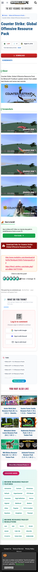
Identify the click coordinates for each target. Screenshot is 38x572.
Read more (20, 564)
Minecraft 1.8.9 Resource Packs (14, 374)
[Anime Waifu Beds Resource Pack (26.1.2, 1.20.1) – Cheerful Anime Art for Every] (10, 400)
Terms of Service (18, 549)
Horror (31, 498)
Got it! (9, 568)
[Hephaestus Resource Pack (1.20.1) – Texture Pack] (28, 422)
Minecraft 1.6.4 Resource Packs (14, 365)
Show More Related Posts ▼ (19, 465)
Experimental (18, 493)
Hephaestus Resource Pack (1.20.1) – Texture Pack (28, 433)
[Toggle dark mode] (7, 3)
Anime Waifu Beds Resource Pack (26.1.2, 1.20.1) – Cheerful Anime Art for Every (10, 411)
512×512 (7, 536)
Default (6, 493)
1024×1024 (18, 536)
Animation (7, 488)
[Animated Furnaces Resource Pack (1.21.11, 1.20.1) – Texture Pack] (28, 444)
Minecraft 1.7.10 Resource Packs (15, 370)
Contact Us (7, 549)
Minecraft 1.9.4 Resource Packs (14, 378)
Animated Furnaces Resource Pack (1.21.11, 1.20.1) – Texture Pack (28, 455)
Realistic (7, 513)
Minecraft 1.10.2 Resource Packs (15, 361)
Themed (30, 513)
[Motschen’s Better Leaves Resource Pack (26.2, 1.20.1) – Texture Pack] (10, 422)
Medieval (18, 503)
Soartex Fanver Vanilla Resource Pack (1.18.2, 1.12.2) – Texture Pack (28, 411)
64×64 (6, 531)
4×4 (5, 526)
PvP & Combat (28, 508)
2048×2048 (29, 536)
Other (6, 508)
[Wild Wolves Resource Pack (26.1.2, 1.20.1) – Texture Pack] (10, 444)
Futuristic (7, 498)
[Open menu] (2, 2)
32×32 (31, 526)
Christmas (29, 488)
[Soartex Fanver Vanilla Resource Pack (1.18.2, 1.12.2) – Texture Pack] (28, 400)
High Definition (20, 498)
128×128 (17, 531)
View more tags (19, 381)
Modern (29, 503)
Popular (15, 508)
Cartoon (18, 488)
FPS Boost (30, 493)
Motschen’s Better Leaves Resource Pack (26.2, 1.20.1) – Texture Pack (10, 433)
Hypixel (6, 503)
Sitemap (19, 551)
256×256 (29, 531)
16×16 (22, 526)
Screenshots (7, 60)
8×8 (13, 526)
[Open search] (35, 2)
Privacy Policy (29, 549)
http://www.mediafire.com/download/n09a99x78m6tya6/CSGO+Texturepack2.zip (20, 260)
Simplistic (18, 513)
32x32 (19, 48)
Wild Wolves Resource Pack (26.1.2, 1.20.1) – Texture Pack (10, 455)
